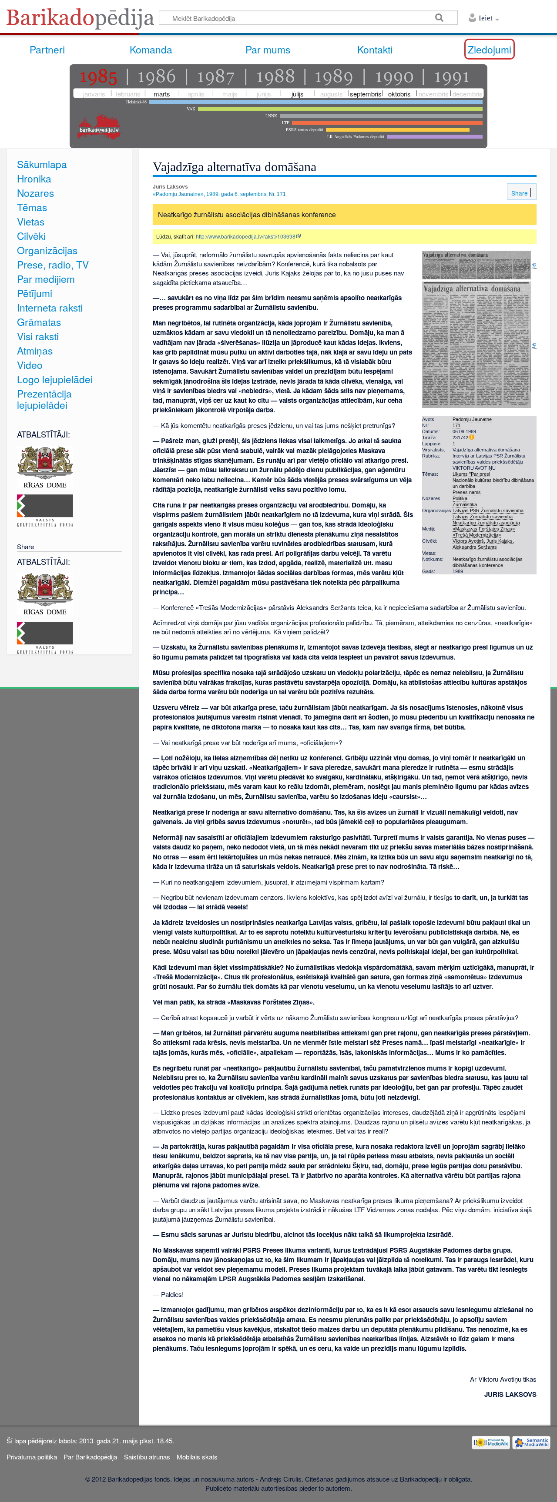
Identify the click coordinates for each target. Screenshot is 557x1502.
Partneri (47, 49)
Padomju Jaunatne (472, 419)
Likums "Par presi (471, 474)
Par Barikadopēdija (90, 1456)
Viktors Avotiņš (468, 541)
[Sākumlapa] (83, 21)
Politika (460, 498)
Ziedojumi (489, 49)
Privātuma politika (32, 1456)
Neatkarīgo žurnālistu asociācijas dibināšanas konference (488, 562)
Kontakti (375, 49)
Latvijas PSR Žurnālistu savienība (488, 510)
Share (519, 193)
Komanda (151, 49)
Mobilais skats (197, 1456)
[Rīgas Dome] (45, 465)
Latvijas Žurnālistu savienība (483, 516)
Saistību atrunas (147, 1456)
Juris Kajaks (500, 541)
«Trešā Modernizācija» (477, 534)
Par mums (267, 49)
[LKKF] (45, 509)
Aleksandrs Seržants (475, 547)
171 (456, 425)
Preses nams (467, 492)
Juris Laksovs (170, 187)
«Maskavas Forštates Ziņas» (484, 528)
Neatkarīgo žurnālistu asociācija (486, 522)
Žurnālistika (465, 504)
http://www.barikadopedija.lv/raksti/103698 (245, 236)
